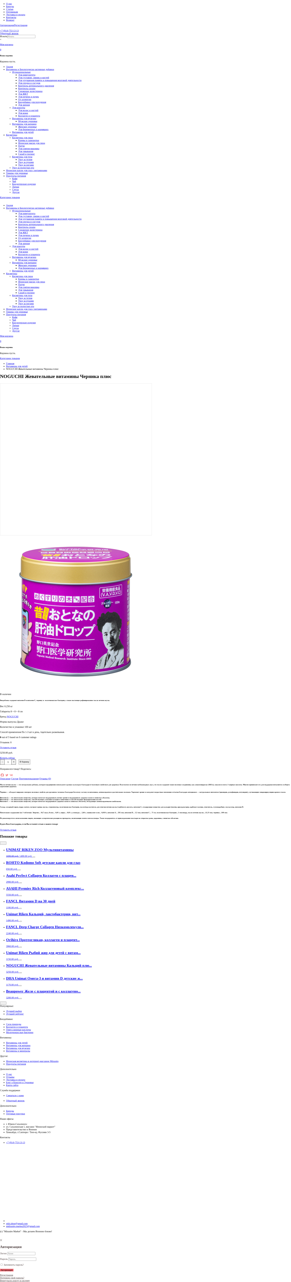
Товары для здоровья (17, 173)
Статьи (9, 9)
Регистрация (6, 1275)
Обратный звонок (9, 33)
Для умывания (25, 151)
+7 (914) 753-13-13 (15, 1142)
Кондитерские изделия (24, 184)
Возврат (10, 20)
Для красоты (18, 107)
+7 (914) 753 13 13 (9, 30)
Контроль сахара (26, 88)
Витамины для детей (23, 132)
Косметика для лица (22, 137)
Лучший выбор (14, 1011)
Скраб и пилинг (26, 154)
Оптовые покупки (15, 1113)
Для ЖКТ (23, 94)
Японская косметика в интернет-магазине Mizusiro (32, 1061)
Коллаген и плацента (29, 116)
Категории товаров (10, 197)
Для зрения (24, 105)
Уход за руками (26, 162)
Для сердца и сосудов (29, 83)
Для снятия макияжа (28, 148)
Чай (14, 181)
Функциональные (21, 72)
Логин (3, 1253)
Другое (16, 192)
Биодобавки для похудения (32, 102)
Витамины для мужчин (24, 118)
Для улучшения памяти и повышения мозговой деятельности (50, 80)
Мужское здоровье (27, 121)
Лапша (15, 187)
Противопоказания (29, 778)
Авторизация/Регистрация (13, 25)
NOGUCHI (12, 716)
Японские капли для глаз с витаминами (26, 170)
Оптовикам (12, 12)
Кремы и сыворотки (28, 140)
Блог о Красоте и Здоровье (20, 1082)
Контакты (11, 17)
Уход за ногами (26, 165)
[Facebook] (2, 775)
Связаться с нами (15, 1095)
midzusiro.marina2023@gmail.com (23, 1226)
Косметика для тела (22, 156)
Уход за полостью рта (23, 167)
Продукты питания (16, 176)
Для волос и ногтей (28, 110)
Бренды (10, 6)
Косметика (11, 135)
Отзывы (10, 1077)
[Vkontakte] (11, 775)
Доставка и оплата (15, 14)
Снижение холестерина (30, 91)
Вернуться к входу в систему (15, 1280)
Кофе (14, 178)
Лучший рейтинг (15, 1014)
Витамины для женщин (24, 124)
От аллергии (24, 99)
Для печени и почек (28, 96)
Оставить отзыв (8, 747)
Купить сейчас (7, 758)
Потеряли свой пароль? (12, 1278)
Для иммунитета (26, 75)
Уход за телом (25, 159)
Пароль (4, 1259)
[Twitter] (7, 775)
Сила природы (13, 1024)
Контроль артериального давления (36, 85)
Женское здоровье (27, 126)
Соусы (15, 189)
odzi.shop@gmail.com (17, 1223)
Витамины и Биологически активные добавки (30, 69)
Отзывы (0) (45, 778)
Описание (5, 778)
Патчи (21, 146)
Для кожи (23, 113)
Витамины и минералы (18, 1051)
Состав (14, 778)
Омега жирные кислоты (18, 1029)
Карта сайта (12, 1085)
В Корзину (24, 762)
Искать (3, 36)
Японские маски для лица (31, 143)
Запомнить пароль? (13, 1264)
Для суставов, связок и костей (33, 77)
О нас (9, 3)
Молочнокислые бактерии (19, 1032)
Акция (9, 66)
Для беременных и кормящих (33, 129)
